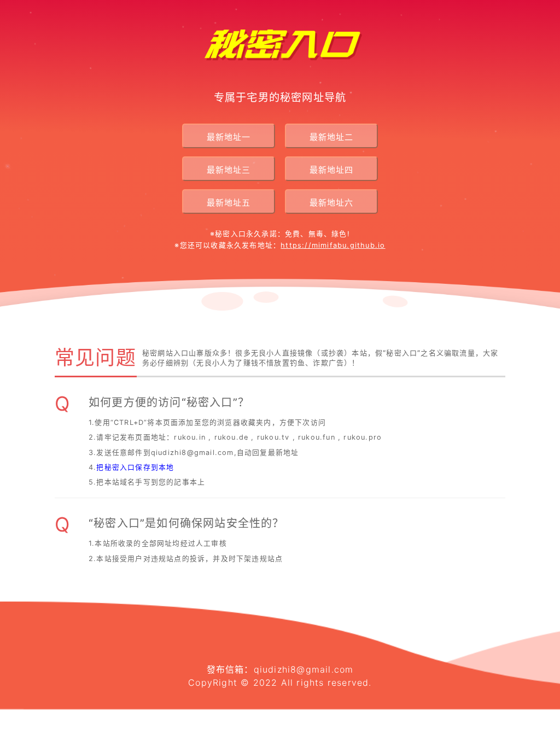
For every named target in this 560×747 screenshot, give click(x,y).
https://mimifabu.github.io (333, 245)
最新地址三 (228, 170)
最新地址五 (228, 202)
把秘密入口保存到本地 (135, 467)
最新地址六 (331, 202)
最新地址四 (331, 170)
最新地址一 (228, 137)
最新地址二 (331, 137)
